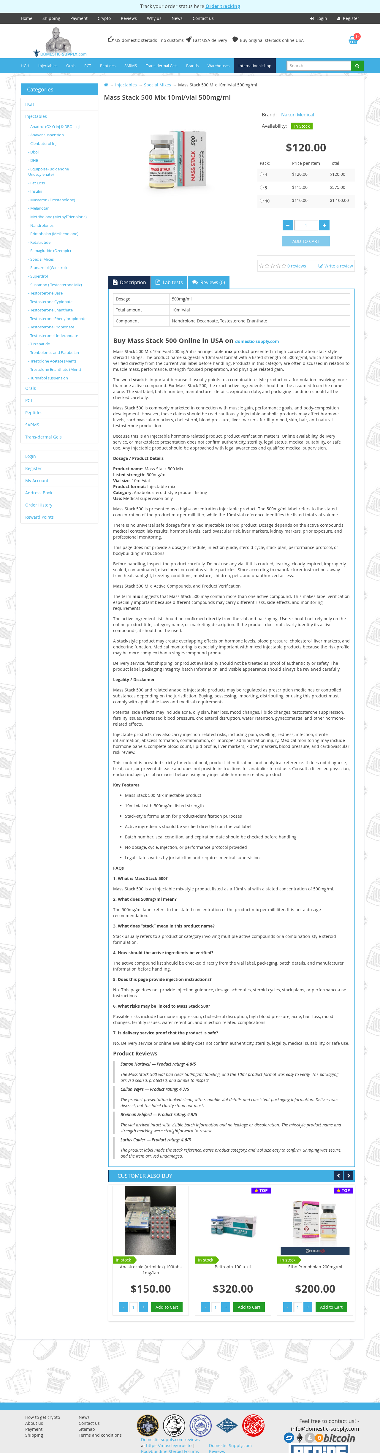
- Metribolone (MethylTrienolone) (57, 216)
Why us (154, 18)
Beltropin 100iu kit (233, 1267)
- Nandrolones (40, 225)
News (177, 18)
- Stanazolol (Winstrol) (47, 267)
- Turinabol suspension (48, 378)
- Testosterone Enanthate (50, 310)
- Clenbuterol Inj (42, 143)
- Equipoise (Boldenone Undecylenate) (48, 171)
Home (26, 18)
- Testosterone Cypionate (50, 301)
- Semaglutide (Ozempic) (49, 250)
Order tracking (222, 6)
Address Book (38, 493)
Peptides (107, 65)
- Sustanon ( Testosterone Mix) (55, 284)
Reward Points (39, 517)
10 (267, 201)
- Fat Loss (36, 183)
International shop (254, 65)
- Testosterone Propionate (51, 327)
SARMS (130, 65)
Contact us (203, 18)
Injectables (47, 65)
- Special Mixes (41, 259)
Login (321, 18)
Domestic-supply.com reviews (170, 1439)
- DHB (33, 160)
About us (34, 1423)
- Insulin (35, 191)
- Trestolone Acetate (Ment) (52, 361)
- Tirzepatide (39, 343)
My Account (36, 480)
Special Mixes (157, 85)
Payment (79, 18)
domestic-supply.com (257, 341)
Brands (192, 65)
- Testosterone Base (45, 293)
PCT (87, 65)
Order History (38, 505)
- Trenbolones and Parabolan (53, 352)
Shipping (51, 18)
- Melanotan (39, 208)
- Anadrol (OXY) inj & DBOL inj (54, 126)
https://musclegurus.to (168, 1445)
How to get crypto (42, 1417)
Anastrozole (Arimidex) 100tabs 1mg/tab (151, 1269)
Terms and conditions (100, 1435)
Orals (70, 65)
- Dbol (33, 152)
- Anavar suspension (46, 134)
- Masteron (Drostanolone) (51, 199)
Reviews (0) (212, 282)
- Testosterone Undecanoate (53, 335)
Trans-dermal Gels (161, 65)
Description (132, 282)
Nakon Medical (297, 114)
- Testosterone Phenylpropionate (57, 318)
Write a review (338, 265)
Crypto (104, 18)
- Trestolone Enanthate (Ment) (54, 369)
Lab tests (172, 282)
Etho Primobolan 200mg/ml (315, 1267)
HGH (25, 65)
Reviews (129, 18)
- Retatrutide (39, 242)
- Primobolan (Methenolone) (53, 233)
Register (350, 18)
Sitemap (87, 1429)
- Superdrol (38, 276)
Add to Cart (305, 241)
